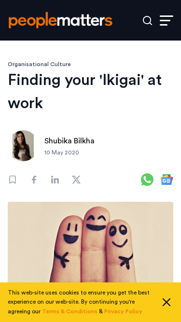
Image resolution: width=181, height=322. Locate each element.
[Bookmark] (12, 179)
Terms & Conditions (69, 311)
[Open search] (147, 20)
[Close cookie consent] (166, 302)
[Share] (34, 179)
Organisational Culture (39, 64)
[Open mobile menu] (166, 20)
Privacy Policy (123, 311)
